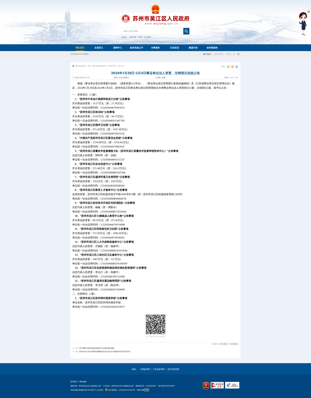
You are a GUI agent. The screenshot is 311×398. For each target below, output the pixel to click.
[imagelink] (206, 386)
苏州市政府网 (173, 369)
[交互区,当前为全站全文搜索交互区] (155, 30)
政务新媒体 (212, 47)
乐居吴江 (98, 47)
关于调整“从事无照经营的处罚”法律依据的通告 (96, 348)
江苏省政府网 (158, 369)
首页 (89, 66)
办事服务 (155, 47)
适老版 (228, 54)
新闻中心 (117, 47)
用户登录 (207, 54)
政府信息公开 (136, 47)
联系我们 (73, 382)
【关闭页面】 (234, 344)
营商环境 (111, 66)
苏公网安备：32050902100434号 (121, 390)
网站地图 (83, 382)
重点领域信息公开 (99, 66)
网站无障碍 (218, 54)
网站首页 (80, 47)
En (238, 54)
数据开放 (193, 47)
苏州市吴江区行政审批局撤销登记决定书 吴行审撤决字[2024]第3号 (104, 351)
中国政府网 (145, 369)
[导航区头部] (155, 22)
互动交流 (174, 47)
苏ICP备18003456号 (166, 386)
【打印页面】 (223, 344)
